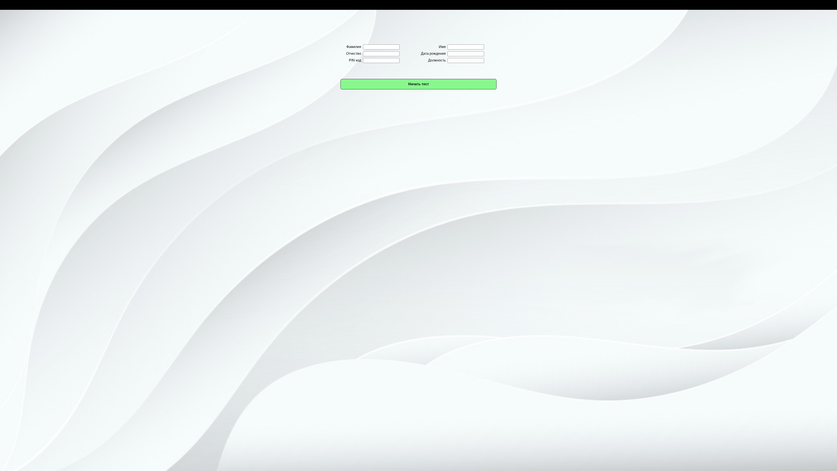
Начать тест (418, 84)
